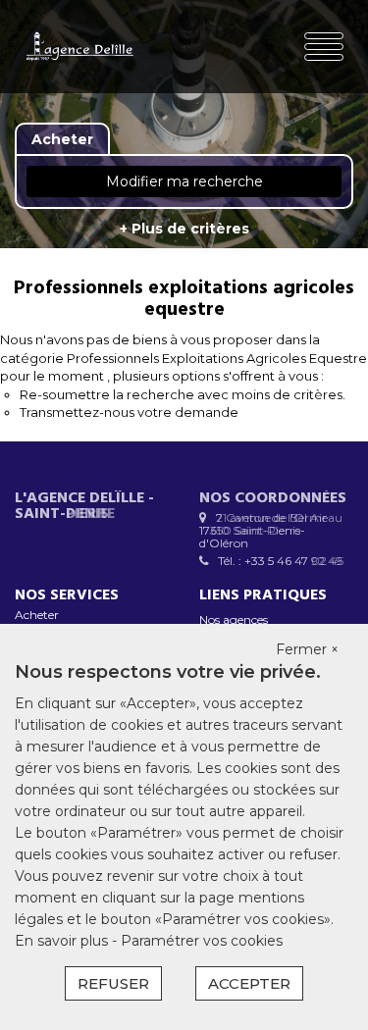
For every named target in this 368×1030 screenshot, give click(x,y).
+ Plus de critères (184, 228)
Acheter (37, 614)
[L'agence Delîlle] (79, 46)
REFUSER (113, 983)
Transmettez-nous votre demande (129, 412)
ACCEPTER (249, 983)
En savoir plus (63, 941)
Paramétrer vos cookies (202, 941)
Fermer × (307, 649)
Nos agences (233, 619)
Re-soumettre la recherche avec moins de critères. (182, 394)
